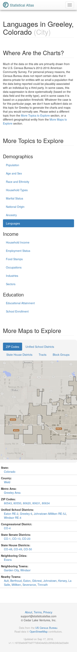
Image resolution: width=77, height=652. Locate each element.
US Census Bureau (46, 628)
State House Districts (19, 355)
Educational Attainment (20, 303)
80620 (27, 503)
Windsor (25, 570)
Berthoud (16, 581)
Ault (6, 581)
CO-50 (28, 549)
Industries (12, 276)
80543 (8, 503)
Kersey (62, 581)
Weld (7, 482)
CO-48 (8, 549)
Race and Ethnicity (17, 182)
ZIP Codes (12, 347)
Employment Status (18, 251)
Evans (8, 560)
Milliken (16, 585)
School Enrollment (17, 311)
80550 (17, 503)
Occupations (14, 267)
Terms (38, 612)
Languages (13, 223)
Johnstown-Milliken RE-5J (50, 514)
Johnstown (50, 581)
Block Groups (61, 355)
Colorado (9, 472)
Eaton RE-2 (11, 514)
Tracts (42, 355)
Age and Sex (14, 173)
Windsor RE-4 (12, 518)
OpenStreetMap (39, 631)
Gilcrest (37, 581)
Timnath (43, 585)
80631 (36, 503)
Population (12, 165)
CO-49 (18, 549)
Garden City (11, 570)
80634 (46, 503)
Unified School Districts (39, 347)
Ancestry (11, 215)
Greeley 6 (26, 514)
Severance (29, 585)
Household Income (17, 242)
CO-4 (7, 528)
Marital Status (14, 198)
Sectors (10, 284)
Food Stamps (14, 259)
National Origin (15, 207)
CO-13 (16, 539)
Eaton (27, 581)
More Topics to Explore (35, 115)
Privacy (47, 612)
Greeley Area (12, 493)
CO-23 (26, 539)
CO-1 (7, 539)
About (28, 612)
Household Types (17, 190)
